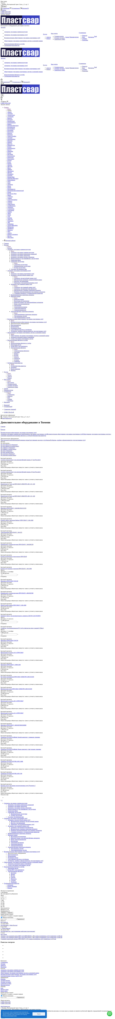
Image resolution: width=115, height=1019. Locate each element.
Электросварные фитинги (21, 351)
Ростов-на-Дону (12, 193)
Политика (3, 967)
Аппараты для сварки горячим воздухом (22, 252)
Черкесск (10, 230)
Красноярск (10, 159)
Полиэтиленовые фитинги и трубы (21, 343)
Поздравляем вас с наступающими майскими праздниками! (18, 931)
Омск (9, 181)
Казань (9, 146)
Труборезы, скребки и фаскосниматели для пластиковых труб (67, 440)
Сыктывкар (10, 210)
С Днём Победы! (5, 928)
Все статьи (4, 934)
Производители (5, 985)
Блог (2, 988)
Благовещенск (11, 122)
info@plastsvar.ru (7, 418)
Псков (9, 192)
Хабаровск (10, 224)
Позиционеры (15, 440)
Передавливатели (6, 440)
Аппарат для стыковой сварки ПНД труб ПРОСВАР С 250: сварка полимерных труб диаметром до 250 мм (31, 936)
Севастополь (11, 204)
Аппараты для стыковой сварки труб (24, 287)
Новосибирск (11, 180)
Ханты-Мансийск (12, 225)
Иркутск (9, 143)
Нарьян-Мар (10, 177)
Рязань (9, 195)
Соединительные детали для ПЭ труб (11, 976)
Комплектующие (19, 299)
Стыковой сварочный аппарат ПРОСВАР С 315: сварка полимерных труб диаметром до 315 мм (28, 939)
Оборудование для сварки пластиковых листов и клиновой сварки (30, 335)
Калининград (11, 148)
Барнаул (9, 118)
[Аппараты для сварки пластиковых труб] (23, 33)
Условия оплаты (5, 980)
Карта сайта (4, 991)
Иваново (9, 140)
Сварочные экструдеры (21, 264)
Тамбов (9, 212)
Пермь (9, 187)
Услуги (9, 375)
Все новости (4, 922)
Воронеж (10, 134)
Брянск (9, 124)
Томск (9, 215)
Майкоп (9, 169)
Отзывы (3, 964)
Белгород (10, 119)
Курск (9, 162)
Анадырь (10, 113)
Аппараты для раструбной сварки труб (25, 278)
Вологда (9, 133)
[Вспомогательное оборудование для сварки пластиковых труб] (23, 36)
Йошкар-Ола (11, 145)
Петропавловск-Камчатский (15, 190)
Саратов (9, 202)
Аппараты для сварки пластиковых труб (22, 273)
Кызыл (9, 163)
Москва (9, 172)
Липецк (9, 165)
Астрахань (10, 116)
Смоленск (10, 207)
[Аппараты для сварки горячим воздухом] (23, 30)
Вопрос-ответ (5, 989)
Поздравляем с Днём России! (9, 925)
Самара (9, 198)
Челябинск (10, 228)
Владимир (10, 130)
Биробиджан (11, 121)
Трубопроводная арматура (18, 366)
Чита (8, 231)
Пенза (9, 186)
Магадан (9, 166)
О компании (10, 394)
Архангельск (11, 115)
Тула (8, 216)
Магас (9, 168)
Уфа (8, 222)
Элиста (9, 233)
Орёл (8, 183)
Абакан (9, 112)
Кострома (10, 154)
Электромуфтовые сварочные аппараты (25, 314)
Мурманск (10, 174)
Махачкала (10, 171)
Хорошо (39, 1014)
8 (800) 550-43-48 (5, 11)
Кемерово (10, 151)
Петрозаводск (11, 189)
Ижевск (9, 142)
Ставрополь (10, 208)
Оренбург (10, 184)
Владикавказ (11, 128)
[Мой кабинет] (1, 80)
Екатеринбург (11, 139)
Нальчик (9, 175)
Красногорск (11, 156)
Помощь (3, 979)
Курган (9, 160)
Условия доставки (6, 982)
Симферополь (11, 205)
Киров (9, 153)
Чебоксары (10, 227)
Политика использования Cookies (10, 1015)
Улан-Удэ (10, 219)
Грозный (9, 137)
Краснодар (10, 157)
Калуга (9, 150)
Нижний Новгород (12, 178)
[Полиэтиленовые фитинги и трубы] (23, 42)
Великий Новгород (13, 125)
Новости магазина (7, 917)
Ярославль (10, 237)
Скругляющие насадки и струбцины (39, 440)
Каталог (9, 248)
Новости (3, 965)
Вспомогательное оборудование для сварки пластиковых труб (29, 322)
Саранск (9, 201)
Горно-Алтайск (11, 136)
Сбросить (10, 912)
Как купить (10, 382)
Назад (9, 109)
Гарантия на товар (6, 983)
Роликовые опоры (24, 440)
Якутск (9, 236)
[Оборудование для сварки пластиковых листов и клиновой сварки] (23, 39)
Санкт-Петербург (12, 199)
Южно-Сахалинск (12, 234)
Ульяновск (10, 221)
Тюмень (9, 218)
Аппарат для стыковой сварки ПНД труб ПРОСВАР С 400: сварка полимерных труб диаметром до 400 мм (31, 937)
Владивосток (11, 127)
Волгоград (10, 131)
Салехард (10, 196)
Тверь (9, 213)
